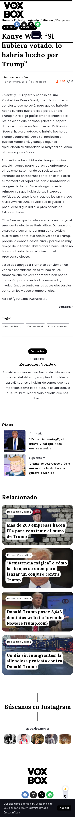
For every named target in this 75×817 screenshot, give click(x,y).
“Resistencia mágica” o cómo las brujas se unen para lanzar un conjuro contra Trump (37, 571)
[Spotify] (38, 24)
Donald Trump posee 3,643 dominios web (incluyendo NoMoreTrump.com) (35, 617)
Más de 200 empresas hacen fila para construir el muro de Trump (36, 531)
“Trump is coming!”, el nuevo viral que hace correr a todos (46, 443)
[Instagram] (24, 24)
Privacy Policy (34, 808)
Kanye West (35, 326)
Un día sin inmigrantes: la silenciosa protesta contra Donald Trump (34, 661)
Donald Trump (12, 326)
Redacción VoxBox (16, 77)
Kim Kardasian (58, 326)
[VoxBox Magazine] (14, 10)
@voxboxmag (37, 729)
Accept (64, 808)
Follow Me (37, 351)
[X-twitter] (31, 24)
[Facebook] (17, 24)
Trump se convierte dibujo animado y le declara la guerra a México (49, 468)
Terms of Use (12, 812)
